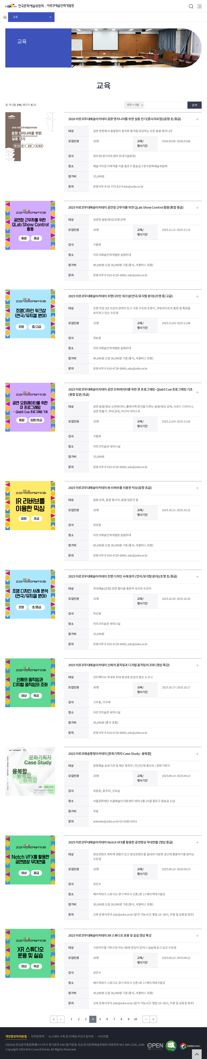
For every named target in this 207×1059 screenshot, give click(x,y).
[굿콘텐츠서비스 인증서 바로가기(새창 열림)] (190, 1044)
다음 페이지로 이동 (146, 1019)
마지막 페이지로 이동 (153, 1019)
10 (135, 1019)
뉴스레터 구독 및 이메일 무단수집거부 (71, 1036)
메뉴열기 (199, 6)
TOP (197, 1054)
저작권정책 (37, 1036)
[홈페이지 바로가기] (5, 17)
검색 (194, 104)
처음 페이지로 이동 (53, 1019)
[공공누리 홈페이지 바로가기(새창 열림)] (155, 1045)
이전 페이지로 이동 (60, 1019)
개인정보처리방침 (16, 1036)
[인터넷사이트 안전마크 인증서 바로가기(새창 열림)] (171, 1043)
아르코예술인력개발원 (60, 6)
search (191, 6)
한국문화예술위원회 (26, 6)
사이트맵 (103, 1036)
